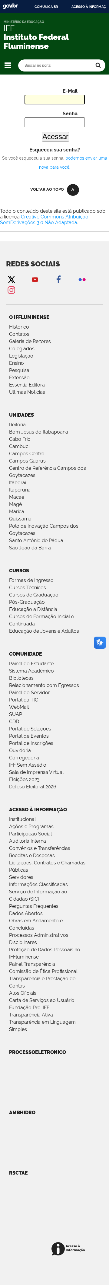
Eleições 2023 (24, 779)
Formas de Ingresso (31, 580)
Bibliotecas (21, 678)
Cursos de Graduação (33, 595)
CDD (14, 721)
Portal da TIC (23, 700)
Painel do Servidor (29, 692)
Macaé (16, 497)
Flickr (82, 279)
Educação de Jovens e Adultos (44, 631)
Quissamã (20, 519)
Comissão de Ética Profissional (43, 971)
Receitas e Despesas (32, 855)
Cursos (19, 571)
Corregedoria (24, 758)
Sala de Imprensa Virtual (36, 772)
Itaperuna (20, 490)
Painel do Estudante (31, 663)
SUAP (15, 714)
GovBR (10, 6)
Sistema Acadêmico (31, 671)
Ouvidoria (20, 750)
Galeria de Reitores (30, 341)
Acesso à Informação (38, 810)
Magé (15, 504)
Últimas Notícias (27, 392)
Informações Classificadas (38, 884)
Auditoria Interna (27, 841)
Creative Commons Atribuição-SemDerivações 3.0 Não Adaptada (45, 219)
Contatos (19, 334)
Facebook (58, 279)
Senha (70, 113)
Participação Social (30, 834)
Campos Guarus (27, 461)
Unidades (21, 415)
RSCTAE (18, 1173)
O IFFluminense (29, 317)
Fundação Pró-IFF (29, 1007)
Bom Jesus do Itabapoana (38, 432)
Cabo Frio (20, 439)
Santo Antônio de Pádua (36, 540)
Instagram (11, 290)
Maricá (16, 511)
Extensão (19, 377)
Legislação (21, 356)
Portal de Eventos (29, 736)
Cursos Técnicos (27, 587)
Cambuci (19, 446)
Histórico (19, 327)
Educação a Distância (33, 609)
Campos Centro (27, 453)
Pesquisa (19, 370)
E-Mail (70, 91)
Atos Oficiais (22, 993)
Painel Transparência (32, 964)
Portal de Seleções (30, 729)
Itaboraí (17, 482)
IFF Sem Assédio (27, 765)
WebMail (19, 707)
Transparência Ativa (31, 1015)
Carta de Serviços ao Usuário (41, 1000)
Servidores (21, 877)
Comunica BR (46, 7)
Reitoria (17, 425)
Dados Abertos (26, 913)
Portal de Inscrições (31, 743)
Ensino (16, 363)
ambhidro (22, 1112)
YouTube (35, 279)
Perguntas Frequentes (33, 906)
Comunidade (25, 654)
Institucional (22, 819)
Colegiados (22, 348)
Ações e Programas (31, 826)
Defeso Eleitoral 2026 (32, 787)
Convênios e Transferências (39, 848)
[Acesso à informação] (69, 1249)
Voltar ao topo (47, 189)
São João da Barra (30, 548)
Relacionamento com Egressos (44, 685)
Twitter (11, 279)
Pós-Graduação (27, 602)
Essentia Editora (27, 385)
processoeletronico (37, 1052)
